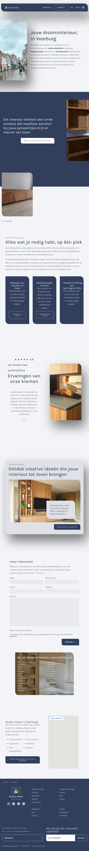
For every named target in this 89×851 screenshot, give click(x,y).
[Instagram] (9, 804)
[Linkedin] (23, 804)
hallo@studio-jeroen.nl (22, 831)
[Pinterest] (18, 804)
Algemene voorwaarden (10, 846)
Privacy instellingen (38, 846)
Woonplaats (50, 578)
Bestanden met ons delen (20, 630)
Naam (12, 578)
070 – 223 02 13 (38, 573)
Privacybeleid (25, 846)
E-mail (12, 587)
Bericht (13, 596)
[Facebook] (14, 804)
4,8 (32, 359)
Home (5, 782)
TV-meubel (7, 221)
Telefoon (49, 587)
